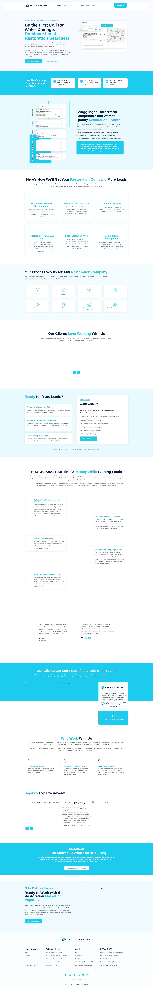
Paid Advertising (84, 5)
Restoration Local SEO (76, 203)
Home (59, 5)
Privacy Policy (77, 979)
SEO (65, 5)
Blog (94, 5)
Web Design (73, 5)
